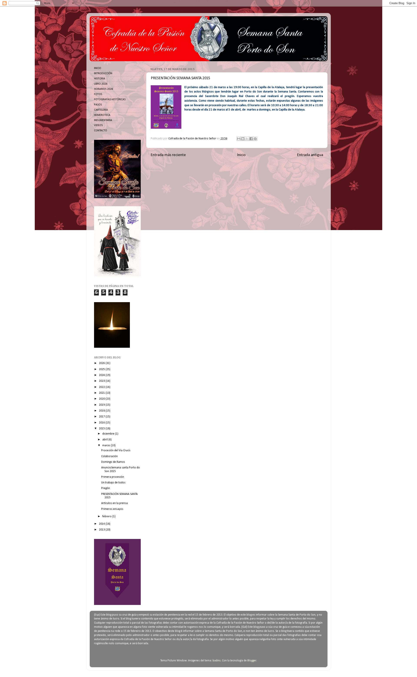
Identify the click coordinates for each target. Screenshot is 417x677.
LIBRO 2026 (101, 83)
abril (105, 439)
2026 (102, 363)
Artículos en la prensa (114, 503)
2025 (102, 369)
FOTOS (98, 94)
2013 (102, 529)
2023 (102, 381)
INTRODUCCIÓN (103, 73)
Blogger (251, 660)
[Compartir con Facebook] (251, 139)
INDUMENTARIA (103, 120)
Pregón (105, 488)
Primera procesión (112, 477)
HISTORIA (99, 78)
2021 (102, 393)
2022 (102, 387)
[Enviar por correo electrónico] (239, 139)
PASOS (98, 104)
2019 (102, 405)
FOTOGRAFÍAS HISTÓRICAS (110, 99)
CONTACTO (100, 130)
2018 (102, 410)
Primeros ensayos (112, 509)
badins (217, 660)
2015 (102, 428)
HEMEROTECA (102, 115)
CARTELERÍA (101, 110)
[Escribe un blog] (243, 139)
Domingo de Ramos (113, 462)
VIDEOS (98, 125)
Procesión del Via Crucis (116, 450)
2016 (102, 422)
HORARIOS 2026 (103, 89)
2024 (102, 375)
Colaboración (109, 456)
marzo (106, 445)
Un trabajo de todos (113, 482)
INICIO (97, 68)
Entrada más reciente (168, 155)
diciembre (108, 433)
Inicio (241, 155)
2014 (102, 523)
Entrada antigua (310, 155)
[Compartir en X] (247, 139)
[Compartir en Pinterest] (255, 139)
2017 (102, 416)
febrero (107, 516)
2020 (102, 398)
